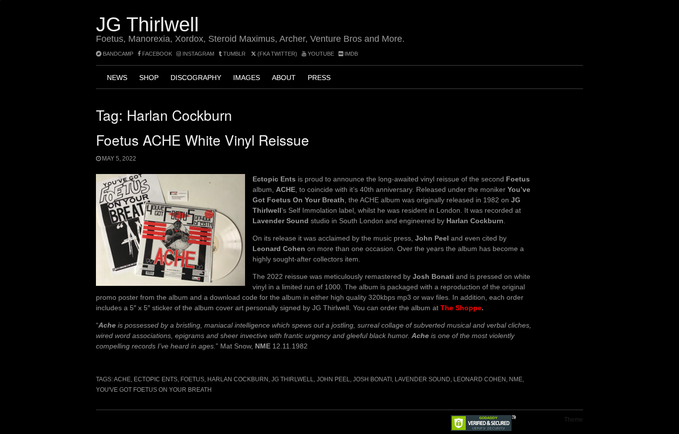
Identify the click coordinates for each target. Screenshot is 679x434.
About (284, 78)
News (117, 78)
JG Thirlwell (147, 24)
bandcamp (117, 54)
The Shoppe (461, 308)
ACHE (122, 379)
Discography (195, 78)
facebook (156, 54)
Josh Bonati (372, 379)
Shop (149, 78)
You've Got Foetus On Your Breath (154, 389)
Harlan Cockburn (237, 379)
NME (515, 379)
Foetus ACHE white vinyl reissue (202, 140)
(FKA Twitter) (276, 54)
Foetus (192, 379)
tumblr (234, 54)
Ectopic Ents (155, 379)
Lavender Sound (422, 379)
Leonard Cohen (479, 379)
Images (246, 78)
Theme (573, 419)
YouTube (320, 54)
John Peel (333, 379)
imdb (350, 54)
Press (319, 78)
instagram (197, 54)
